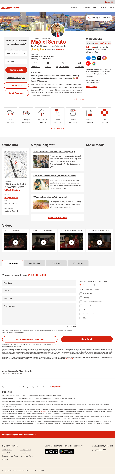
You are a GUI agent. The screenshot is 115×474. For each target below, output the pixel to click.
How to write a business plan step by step (54, 151)
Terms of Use (24, 453)
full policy (43, 411)
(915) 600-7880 (11, 197)
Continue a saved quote (16, 77)
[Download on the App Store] (51, 451)
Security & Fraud (25, 450)
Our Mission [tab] (34, 263)
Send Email (86, 339)
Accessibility (6, 453)
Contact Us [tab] (13, 263)
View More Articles (57, 217)
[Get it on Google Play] (66, 451)
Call (87, 47)
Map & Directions (13, 190)
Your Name (8, 283)
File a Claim (16, 85)
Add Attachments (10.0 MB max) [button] (29, 339)
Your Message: (9, 306)
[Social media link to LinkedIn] (94, 58)
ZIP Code (10, 62)
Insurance (74, 8)
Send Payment (16, 93)
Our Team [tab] (56, 263)
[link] (10, 8)
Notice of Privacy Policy (10, 456)
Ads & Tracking (7, 450)
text (93, 47)
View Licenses (91, 86)
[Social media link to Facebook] (88, 58)
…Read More (79, 99)
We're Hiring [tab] (78, 263)
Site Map (5, 459)
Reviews (86, 8)
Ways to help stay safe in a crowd (50, 197)
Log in (111, 8)
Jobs (94, 8)
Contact (102, 8)
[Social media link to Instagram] (104, 58)
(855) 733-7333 (70, 358)
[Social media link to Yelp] (88, 63)
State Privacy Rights (26, 456)
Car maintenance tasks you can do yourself (54, 176)
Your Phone (8, 291)
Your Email (8, 298)
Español (108, 2)
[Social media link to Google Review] (94, 63)
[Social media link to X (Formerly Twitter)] (99, 58)
